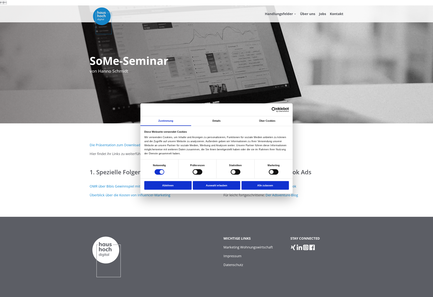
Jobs (322, 14)
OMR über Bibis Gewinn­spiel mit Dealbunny (124, 186)
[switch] (197, 172)
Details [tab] (216, 120)
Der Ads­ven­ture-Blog (282, 195)
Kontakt (336, 14)
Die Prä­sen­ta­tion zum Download (115, 145)
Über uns (307, 14)
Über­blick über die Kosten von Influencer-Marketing (130, 195)
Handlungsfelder (279, 14)
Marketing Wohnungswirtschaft (248, 247)
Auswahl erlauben (216, 185)
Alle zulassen (265, 185)
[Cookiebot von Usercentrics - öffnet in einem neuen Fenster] (274, 109)
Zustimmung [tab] (165, 120)
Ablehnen (168, 185)
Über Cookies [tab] (267, 120)
